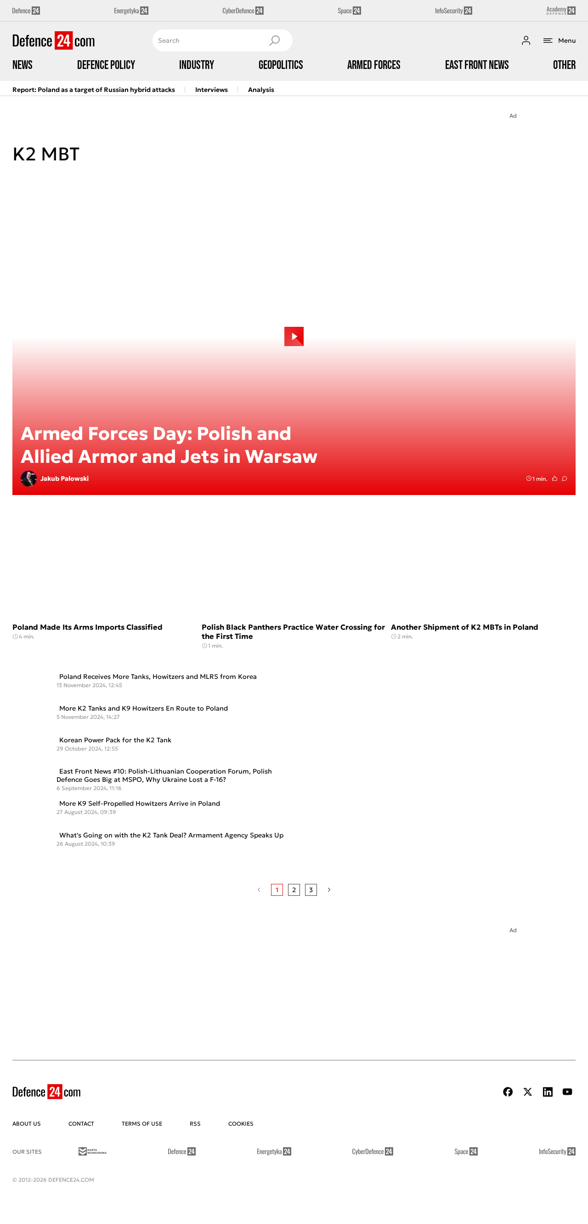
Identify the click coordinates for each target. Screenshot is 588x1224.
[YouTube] (567, 1091)
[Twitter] (528, 1091)
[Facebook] (508, 1091)
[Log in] (525, 40)
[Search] (274, 40)
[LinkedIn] (547, 1091)
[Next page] (329, 890)
